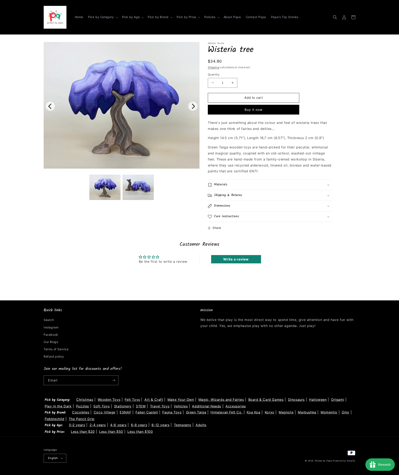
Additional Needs (206, 406)
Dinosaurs (296, 399)
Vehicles (181, 406)
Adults (201, 425)
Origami (337, 399)
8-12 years (160, 425)
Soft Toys (101, 406)
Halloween (317, 399)
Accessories (235, 406)
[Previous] (50, 106)
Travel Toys (160, 406)
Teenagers (182, 425)
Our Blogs (51, 342)
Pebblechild (54, 419)
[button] (102, 17)
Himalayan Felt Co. (226, 412)
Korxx (269, 412)
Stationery (123, 406)
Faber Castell (146, 412)
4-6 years (118, 425)
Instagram (51, 327)
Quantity (213, 74)
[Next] (192, 106)
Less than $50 (111, 431)
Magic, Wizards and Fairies (221, 399)
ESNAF (125, 412)
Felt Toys (132, 399)
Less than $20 (83, 431)
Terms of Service (56, 349)
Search (49, 320)
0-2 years (77, 425)
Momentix (329, 412)
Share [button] (217, 227)
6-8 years (139, 425)
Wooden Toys (109, 399)
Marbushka (307, 412)
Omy (345, 412)
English (53, 458)
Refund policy (54, 356)
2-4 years (98, 425)
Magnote (286, 412)
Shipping (213, 67)
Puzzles (82, 406)
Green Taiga (196, 412)
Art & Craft (153, 399)
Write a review (236, 259)
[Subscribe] (113, 380)
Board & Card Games (266, 399)
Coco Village (104, 412)
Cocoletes (80, 412)
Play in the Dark (58, 406)
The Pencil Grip (82, 419)
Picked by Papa (323, 460)
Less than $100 (140, 431)
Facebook (51, 334)
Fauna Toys (171, 412)
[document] (122, 106)
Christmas (84, 399)
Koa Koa (253, 412)
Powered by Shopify (344, 460)
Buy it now (253, 110)
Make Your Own (180, 399)
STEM (140, 406)
